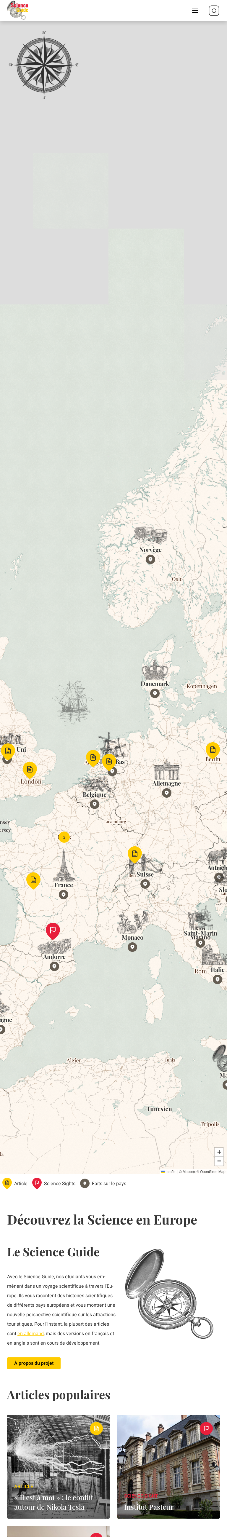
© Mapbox (187, 1171)
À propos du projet (33, 1363)
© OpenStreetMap (211, 1171)
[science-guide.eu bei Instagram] (214, 11)
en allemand (30, 1333)
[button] (8, 752)
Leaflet (170, 1171)
